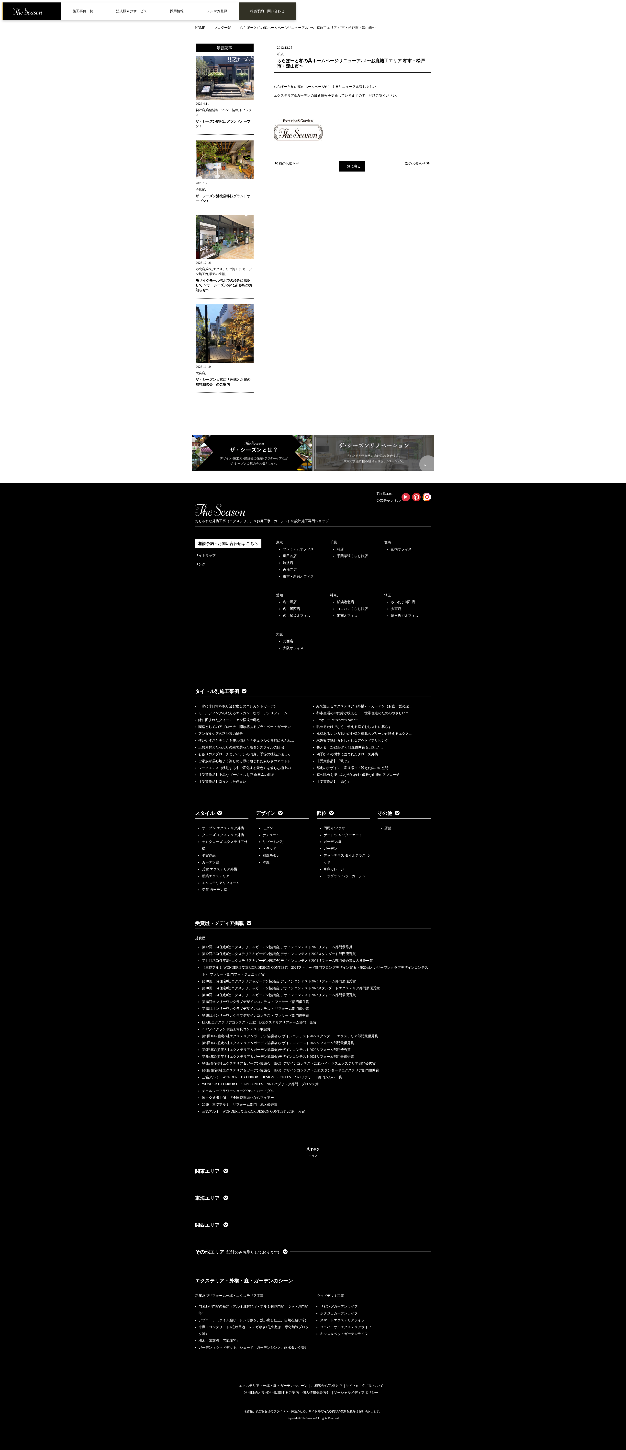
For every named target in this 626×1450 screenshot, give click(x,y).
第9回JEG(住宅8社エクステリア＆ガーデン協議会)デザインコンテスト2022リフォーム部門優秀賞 (276, 1050)
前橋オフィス (401, 549)
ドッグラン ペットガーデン (345, 876)
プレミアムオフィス (298, 549)
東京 (279, 542)
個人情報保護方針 (316, 1392)
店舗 (387, 828)
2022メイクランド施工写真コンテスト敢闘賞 (236, 1029)
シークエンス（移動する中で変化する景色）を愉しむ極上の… (246, 768)
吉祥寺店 (290, 570)
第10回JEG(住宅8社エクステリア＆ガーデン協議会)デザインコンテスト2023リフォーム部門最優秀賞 (279, 981)
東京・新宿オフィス (298, 576)
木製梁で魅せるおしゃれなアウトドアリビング (352, 740)
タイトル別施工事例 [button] (217, 691)
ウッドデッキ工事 (330, 1296)
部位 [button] (321, 813)
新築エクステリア (215, 876)
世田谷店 (290, 556)
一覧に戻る (352, 166)
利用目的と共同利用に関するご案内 (271, 1392)
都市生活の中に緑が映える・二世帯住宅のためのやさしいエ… (364, 713)
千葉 (333, 542)
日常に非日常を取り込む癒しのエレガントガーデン (237, 706)
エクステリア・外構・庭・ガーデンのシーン (244, 1280)
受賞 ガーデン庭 (214, 890)
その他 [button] (385, 813)
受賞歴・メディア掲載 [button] (219, 923)
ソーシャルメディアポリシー (356, 1392)
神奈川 (335, 595)
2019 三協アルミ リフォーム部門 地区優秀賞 (239, 1104)
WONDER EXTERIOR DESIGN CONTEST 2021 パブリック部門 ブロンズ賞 (260, 1084)
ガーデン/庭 (333, 842)
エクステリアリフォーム (221, 883)
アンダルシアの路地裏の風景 (220, 734)
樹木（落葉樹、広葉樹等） (219, 1341)
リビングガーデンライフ (339, 1306)
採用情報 (177, 11)
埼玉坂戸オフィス (404, 616)
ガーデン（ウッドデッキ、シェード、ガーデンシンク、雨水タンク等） (253, 1347)
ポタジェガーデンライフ (339, 1313)
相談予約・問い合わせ (267, 11)
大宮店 (396, 609)
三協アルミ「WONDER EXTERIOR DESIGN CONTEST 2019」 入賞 (253, 1111)
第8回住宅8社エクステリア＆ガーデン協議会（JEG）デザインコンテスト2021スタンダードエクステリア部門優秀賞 (290, 1070)
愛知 (279, 595)
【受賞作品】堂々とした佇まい (222, 781)
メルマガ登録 (217, 11)
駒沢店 (288, 563)
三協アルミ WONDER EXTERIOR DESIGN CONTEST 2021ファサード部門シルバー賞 (272, 1077)
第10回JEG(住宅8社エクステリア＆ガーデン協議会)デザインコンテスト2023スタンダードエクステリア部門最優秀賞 (291, 988)
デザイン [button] (265, 813)
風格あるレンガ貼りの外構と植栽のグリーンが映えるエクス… (364, 734)
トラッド (269, 849)
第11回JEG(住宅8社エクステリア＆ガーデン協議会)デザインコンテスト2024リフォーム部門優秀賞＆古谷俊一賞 (287, 961)
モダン (268, 828)
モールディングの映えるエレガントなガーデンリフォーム (242, 713)
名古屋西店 (291, 609)
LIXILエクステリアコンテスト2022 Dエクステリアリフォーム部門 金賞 (259, 1022)
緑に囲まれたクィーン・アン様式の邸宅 (229, 720)
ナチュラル (271, 835)
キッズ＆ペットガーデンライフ (344, 1334)
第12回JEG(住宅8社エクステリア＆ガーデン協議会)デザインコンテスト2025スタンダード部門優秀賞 (279, 954)
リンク (200, 564)
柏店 (340, 549)
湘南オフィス (347, 616)
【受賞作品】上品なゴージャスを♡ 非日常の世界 (238, 775)
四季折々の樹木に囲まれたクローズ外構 (347, 754)
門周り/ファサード (338, 828)
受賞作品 (209, 855)
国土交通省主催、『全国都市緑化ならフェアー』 (239, 1098)
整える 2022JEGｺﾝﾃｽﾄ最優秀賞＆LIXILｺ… (349, 747)
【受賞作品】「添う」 (333, 781)
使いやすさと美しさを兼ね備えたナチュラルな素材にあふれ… (246, 740)
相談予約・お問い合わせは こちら (228, 543)
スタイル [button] (205, 813)
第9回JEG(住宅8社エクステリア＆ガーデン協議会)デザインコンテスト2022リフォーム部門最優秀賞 (278, 1043)
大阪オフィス (293, 648)
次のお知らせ (415, 163)
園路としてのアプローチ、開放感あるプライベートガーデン (244, 727)
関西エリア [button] (208, 1225)
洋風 (266, 862)
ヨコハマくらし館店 (352, 609)
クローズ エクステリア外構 (223, 835)
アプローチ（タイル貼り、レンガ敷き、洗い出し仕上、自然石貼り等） (253, 1320)
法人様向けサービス (131, 11)
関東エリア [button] (208, 1171)
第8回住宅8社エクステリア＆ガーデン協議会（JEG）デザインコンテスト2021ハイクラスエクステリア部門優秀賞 (289, 1063)
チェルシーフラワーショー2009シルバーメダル (238, 1091)
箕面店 (288, 641)
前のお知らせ (289, 163)
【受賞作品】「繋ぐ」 (333, 761)
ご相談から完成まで (326, 1386)
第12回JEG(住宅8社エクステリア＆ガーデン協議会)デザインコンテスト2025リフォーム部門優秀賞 (277, 947)
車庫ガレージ (334, 869)
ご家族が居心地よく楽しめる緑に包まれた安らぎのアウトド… (246, 761)
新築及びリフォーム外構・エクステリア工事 (229, 1296)
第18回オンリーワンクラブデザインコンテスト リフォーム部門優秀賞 (255, 1009)
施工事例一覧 (83, 11)
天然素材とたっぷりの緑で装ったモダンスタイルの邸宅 (241, 747)
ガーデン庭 (210, 862)
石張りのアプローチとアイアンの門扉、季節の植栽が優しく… (246, 754)
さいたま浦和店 (403, 602)
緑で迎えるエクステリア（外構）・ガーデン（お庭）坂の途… (364, 706)
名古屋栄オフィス (296, 616)
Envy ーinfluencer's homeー (337, 720)
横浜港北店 (345, 602)
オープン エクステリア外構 (223, 828)
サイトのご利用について (364, 1386)
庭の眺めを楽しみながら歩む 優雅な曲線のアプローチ (358, 775)
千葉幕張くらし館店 (352, 556)
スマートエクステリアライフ (342, 1320)
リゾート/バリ (273, 842)
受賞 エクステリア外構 (219, 869)
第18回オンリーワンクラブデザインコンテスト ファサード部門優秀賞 (255, 1015)
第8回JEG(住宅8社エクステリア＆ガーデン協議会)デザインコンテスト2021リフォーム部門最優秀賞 (278, 1057)
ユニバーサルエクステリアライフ (345, 1327)
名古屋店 (290, 602)
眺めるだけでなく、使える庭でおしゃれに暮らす (354, 727)
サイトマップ (205, 555)
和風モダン (271, 855)
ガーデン (330, 849)
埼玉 (387, 595)
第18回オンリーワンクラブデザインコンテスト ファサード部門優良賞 (255, 1002)
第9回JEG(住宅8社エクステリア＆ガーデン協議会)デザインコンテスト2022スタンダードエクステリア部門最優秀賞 (290, 1036)
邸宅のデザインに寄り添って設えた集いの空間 (352, 768)
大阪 (279, 634)
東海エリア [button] (208, 1198)
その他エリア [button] (237, 1251)
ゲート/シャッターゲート (343, 835)
